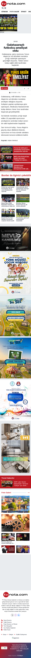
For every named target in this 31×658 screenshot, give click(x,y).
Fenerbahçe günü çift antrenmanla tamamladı (22, 219)
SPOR (16, 41)
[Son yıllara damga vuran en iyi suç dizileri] (15, 523)
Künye (4, 634)
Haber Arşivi (7, 629)
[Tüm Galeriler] (29, 492)
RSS (4, 648)
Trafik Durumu (8, 622)
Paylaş (5, 88)
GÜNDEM (4, 11)
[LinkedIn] (18, 615)
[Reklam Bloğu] (15, 238)
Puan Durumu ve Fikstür (10, 624)
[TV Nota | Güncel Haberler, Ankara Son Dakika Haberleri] (13, 3)
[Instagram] (15, 615)
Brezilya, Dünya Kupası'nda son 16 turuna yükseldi (21, 205)
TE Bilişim (20, 655)
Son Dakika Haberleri (10, 628)
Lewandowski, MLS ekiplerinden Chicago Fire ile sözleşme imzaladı (22, 189)
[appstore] (15, 638)
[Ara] (3, 8)
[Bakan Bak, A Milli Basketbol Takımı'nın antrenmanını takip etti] (8, 198)
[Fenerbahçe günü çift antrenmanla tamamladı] (23, 213)
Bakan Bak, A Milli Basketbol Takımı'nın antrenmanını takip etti (8, 205)
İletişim (11, 634)
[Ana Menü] (5, 8)
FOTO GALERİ (14, 11)
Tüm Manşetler (8, 626)
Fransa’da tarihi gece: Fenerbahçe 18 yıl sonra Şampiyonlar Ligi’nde (7, 189)
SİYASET (23, 11)
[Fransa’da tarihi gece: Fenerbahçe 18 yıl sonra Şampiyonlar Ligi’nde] (8, 182)
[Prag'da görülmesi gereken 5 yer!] (15, 504)
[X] (12, 615)
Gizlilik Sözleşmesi (21, 634)
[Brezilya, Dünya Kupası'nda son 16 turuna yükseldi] (23, 198)
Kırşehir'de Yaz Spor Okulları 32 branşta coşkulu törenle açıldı (7, 219)
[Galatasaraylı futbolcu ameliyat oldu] (15, 77)
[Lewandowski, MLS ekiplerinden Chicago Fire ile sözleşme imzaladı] (23, 182)
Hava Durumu (7, 620)
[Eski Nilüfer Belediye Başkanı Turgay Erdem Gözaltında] (23, 549)
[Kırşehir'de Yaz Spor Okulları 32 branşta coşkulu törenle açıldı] (8, 213)
